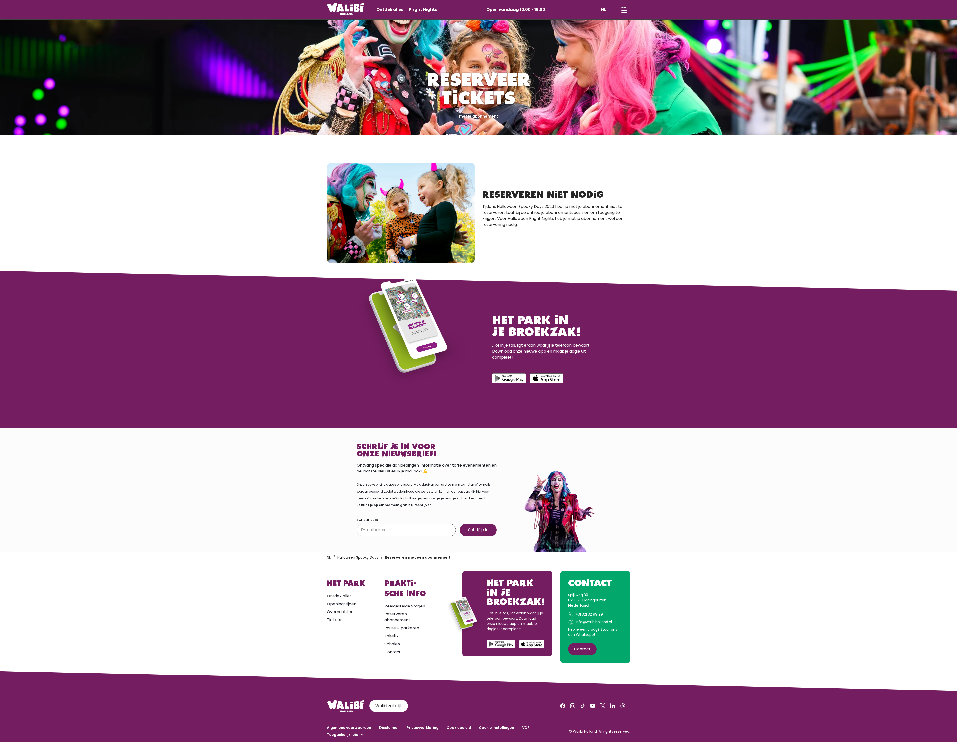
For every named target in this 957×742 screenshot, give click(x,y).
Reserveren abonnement (397, 617)
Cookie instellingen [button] (496, 727)
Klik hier (476, 491)
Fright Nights (423, 9)
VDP (526, 727)
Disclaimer (389, 727)
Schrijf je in (367, 520)
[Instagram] (572, 705)
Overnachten (340, 612)
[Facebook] (562, 705)
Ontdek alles (389, 9)
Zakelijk (391, 636)
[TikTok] (582, 705)
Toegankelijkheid (342, 734)
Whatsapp (585, 634)
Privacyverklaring (423, 727)
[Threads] (622, 705)
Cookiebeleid (459, 727)
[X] (602, 705)
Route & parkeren (401, 628)
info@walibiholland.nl (594, 621)
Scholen (392, 644)
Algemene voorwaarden (349, 727)
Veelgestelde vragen (404, 606)
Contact (392, 652)
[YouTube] (592, 705)
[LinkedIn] (612, 705)
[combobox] (519, 10)
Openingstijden (341, 604)
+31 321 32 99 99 (589, 614)
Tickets (334, 620)
